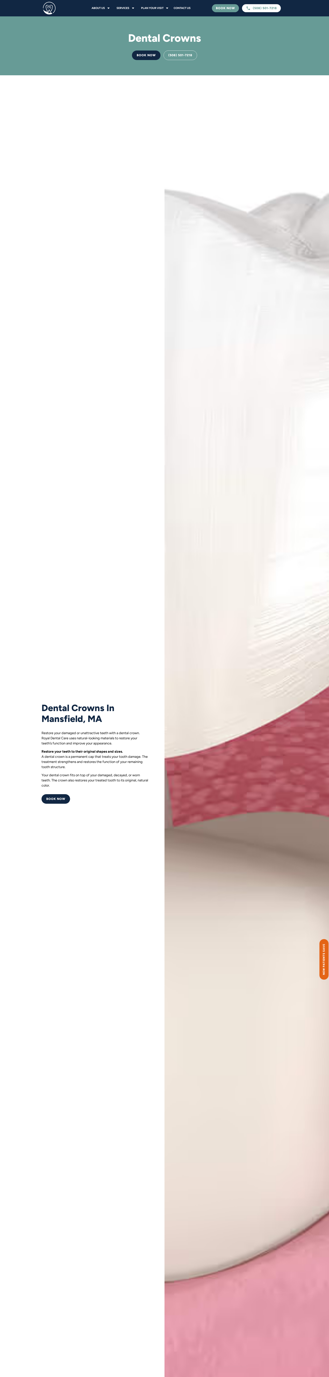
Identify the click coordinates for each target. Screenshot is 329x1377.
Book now (146, 55)
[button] (100, 8)
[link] (58, 8)
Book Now (225, 8)
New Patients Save (324, 959)
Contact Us (182, 8)
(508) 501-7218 (180, 55)
